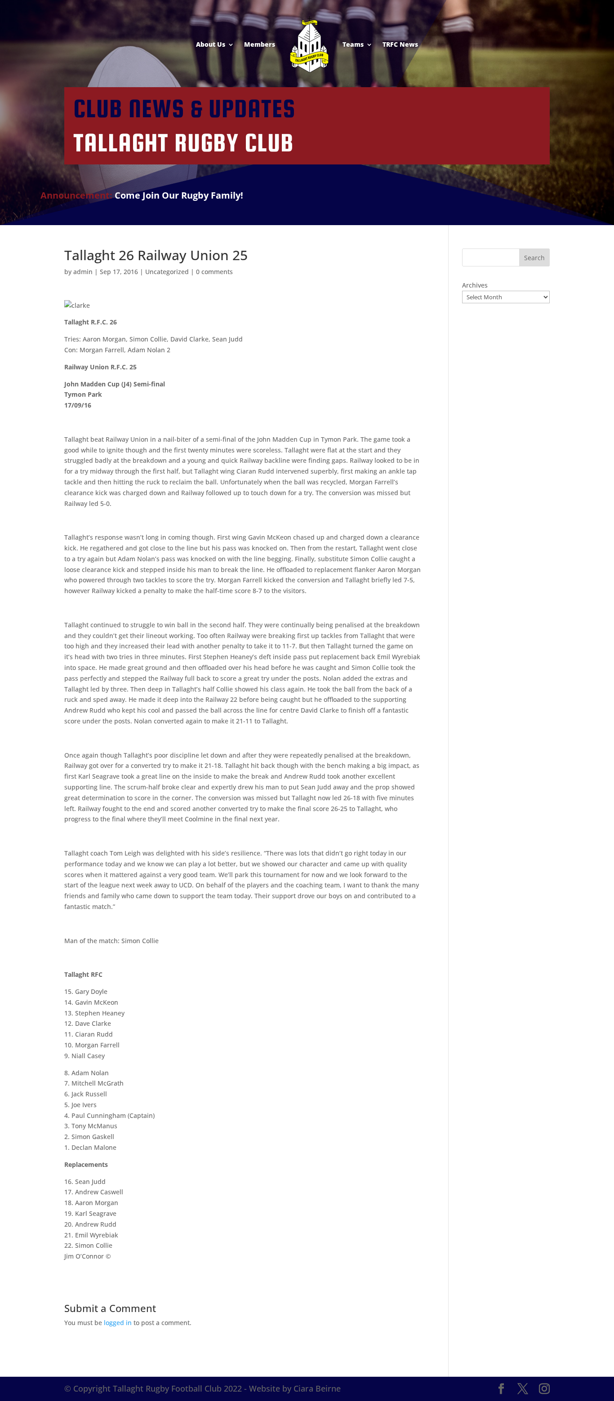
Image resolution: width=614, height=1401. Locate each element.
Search (534, 257)
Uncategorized (167, 271)
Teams (353, 44)
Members (259, 44)
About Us (210, 44)
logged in (118, 1322)
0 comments (214, 271)
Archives (475, 285)
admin (83, 271)
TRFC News (400, 44)
